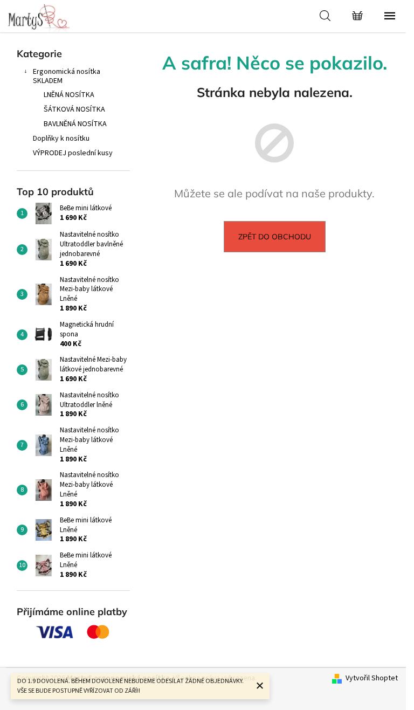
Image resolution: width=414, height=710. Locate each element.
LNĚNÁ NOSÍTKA (69, 94)
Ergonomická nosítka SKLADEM (66, 76)
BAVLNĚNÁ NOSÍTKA (75, 124)
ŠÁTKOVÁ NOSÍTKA (74, 109)
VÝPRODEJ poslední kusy (73, 153)
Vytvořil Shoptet (372, 678)
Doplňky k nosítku (61, 138)
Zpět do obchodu (274, 237)
